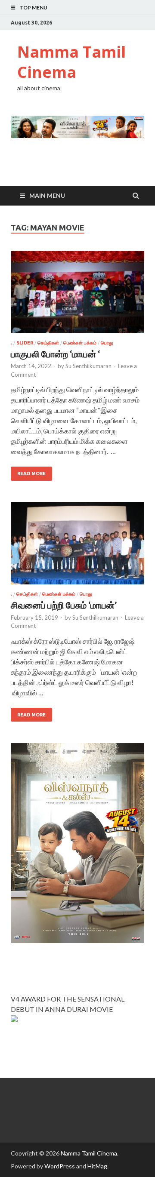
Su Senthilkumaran (88, 366)
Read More (31, 473)
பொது (107, 342)
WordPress (59, 1166)
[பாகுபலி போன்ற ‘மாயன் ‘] (77, 295)
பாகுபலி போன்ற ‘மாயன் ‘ (55, 353)
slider (24, 342)
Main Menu (47, 195)
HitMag (97, 1166)
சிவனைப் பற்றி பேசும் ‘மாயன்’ (64, 604)
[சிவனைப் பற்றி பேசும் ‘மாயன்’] (77, 547)
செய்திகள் (48, 342)
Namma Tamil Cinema (71, 62)
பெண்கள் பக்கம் (79, 342)
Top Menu (33, 7)
